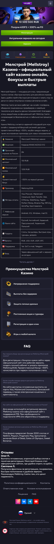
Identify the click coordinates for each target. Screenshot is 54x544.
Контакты (45, 483)
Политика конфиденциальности (20, 483)
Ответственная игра (13, 488)
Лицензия (23, 494)
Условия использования (39, 488)
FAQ (34, 494)
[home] (27, 3)
